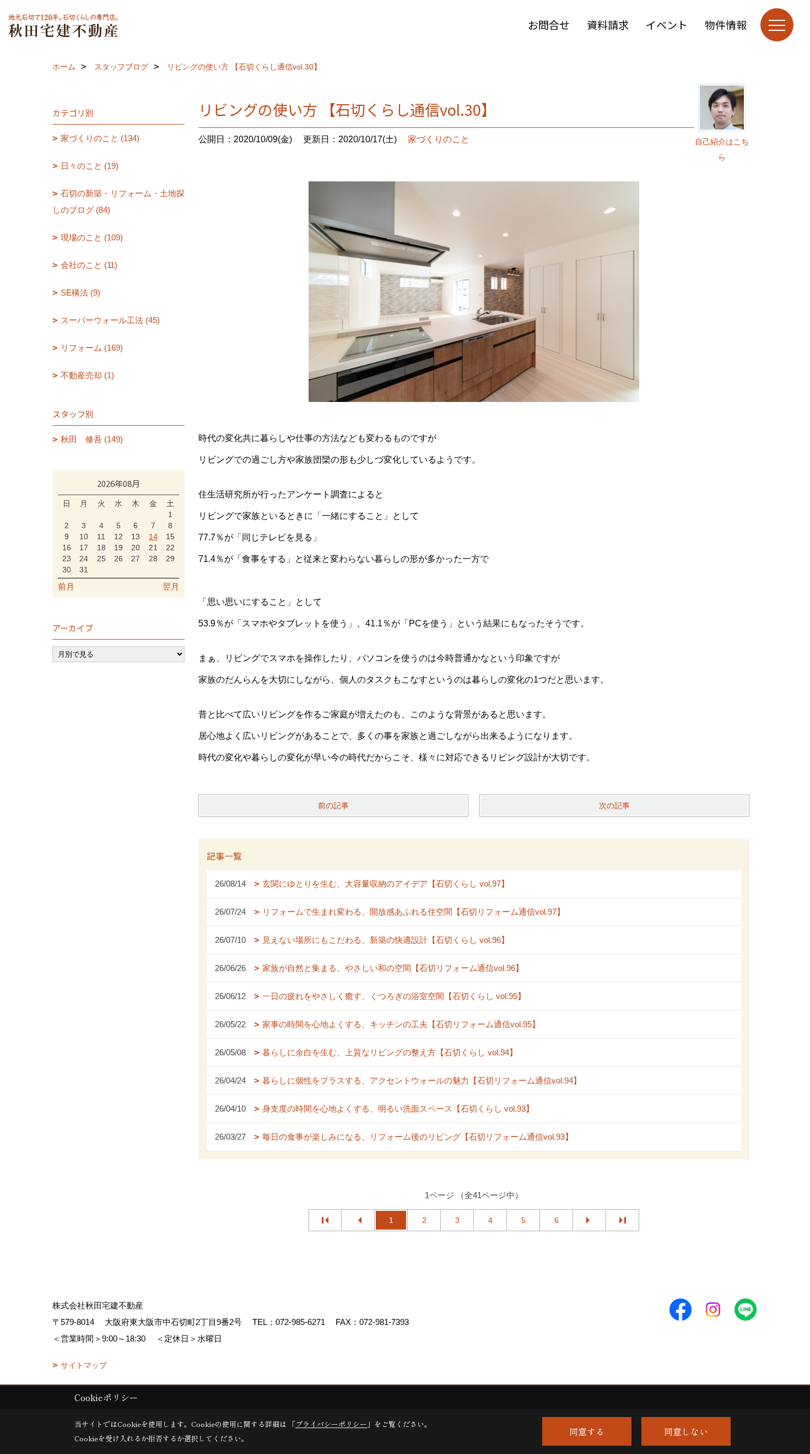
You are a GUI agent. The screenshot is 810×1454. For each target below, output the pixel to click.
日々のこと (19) (89, 165)
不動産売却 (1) (87, 375)
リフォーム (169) (92, 347)
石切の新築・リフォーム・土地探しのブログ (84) (118, 201)
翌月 (171, 586)
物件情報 (726, 24)
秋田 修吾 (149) (92, 439)
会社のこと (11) (89, 265)
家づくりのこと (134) (100, 138)
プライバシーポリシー (331, 1424)
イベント (667, 24)
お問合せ (549, 24)
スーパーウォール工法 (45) (110, 320)
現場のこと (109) (92, 237)
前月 (66, 586)
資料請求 (608, 24)
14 (153, 536)
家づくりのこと (438, 139)
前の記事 (333, 805)
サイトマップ (84, 1365)
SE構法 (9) (80, 292)
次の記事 (614, 805)
